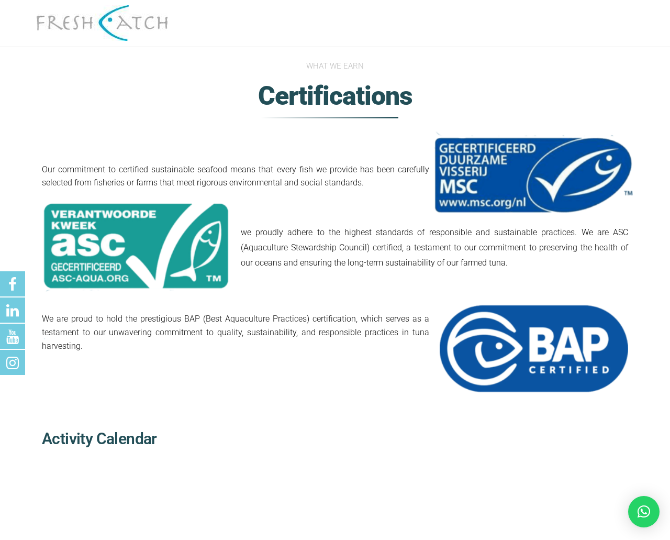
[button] (644, 511)
